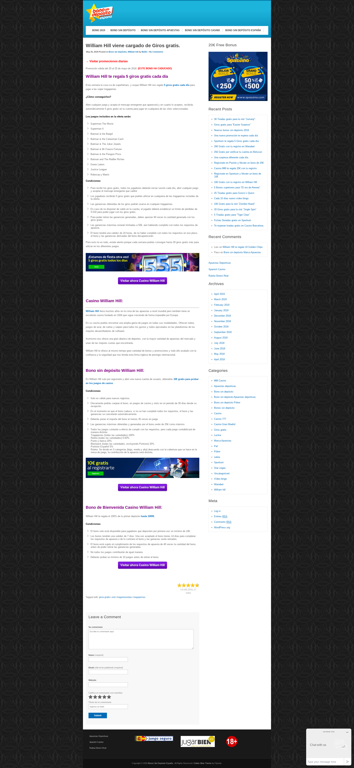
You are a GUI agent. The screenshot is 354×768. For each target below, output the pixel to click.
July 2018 (219, 343)
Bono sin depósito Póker (227, 402)
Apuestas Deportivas (220, 262)
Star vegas (220, 468)
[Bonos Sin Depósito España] (99, 22)
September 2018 (223, 332)
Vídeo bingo (220, 478)
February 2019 (221, 304)
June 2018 (219, 348)
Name (95, 655)
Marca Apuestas (222, 440)
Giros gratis (220, 429)
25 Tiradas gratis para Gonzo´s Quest (234, 193)
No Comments (156, 52)
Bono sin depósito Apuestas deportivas (235, 397)
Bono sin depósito (118, 52)
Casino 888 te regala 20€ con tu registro (235, 168)
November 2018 (222, 321)
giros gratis (104, 597)
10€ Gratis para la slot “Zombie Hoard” (234, 204)
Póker (217, 451)
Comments (222, 522)
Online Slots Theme (202, 763)
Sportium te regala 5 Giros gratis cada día (236, 141)
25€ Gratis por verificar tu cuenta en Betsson (238, 152)
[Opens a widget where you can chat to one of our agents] (329, 747)
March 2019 (220, 299)
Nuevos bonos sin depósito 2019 (231, 130)
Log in (217, 511)
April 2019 (219, 294)
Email (105, 667)
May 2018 (219, 353)
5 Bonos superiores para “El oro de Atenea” (237, 187)
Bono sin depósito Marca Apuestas (242, 252)
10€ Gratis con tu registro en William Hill (235, 182)
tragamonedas (124, 597)
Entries (220, 516)
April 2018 (219, 359)
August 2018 (221, 337)
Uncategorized (221, 473)
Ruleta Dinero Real (218, 275)
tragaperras (139, 597)
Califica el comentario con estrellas (105, 693)
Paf (216, 446)
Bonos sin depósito (224, 407)
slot (113, 597)
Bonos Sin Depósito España (160, 763)
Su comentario (95, 627)
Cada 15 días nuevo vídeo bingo (231, 198)
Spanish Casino (217, 269)
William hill (133, 52)
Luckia (217, 435)
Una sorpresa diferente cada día (231, 157)
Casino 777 (220, 419)
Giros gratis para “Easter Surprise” (232, 124)
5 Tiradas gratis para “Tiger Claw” (231, 214)
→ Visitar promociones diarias (107, 61)
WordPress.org (222, 527)
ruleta (217, 457)
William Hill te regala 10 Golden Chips (243, 247)
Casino (217, 413)
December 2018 (222, 315)
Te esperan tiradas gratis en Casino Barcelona (238, 225)
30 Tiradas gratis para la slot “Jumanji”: (235, 119)
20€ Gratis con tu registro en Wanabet (234, 146)
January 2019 (221, 310)
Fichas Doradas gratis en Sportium (232, 220)
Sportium (219, 462)
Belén (144, 52)
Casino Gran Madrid (224, 424)
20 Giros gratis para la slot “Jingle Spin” (235, 209)
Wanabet (218, 484)
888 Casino (220, 380)
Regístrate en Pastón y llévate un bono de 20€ (239, 162)
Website (92, 680)
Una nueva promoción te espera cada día (236, 135)
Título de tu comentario (99, 702)
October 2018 (221, 326)
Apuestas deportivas (225, 386)
